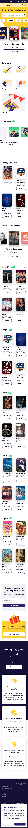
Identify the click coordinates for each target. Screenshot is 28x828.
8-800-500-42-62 (14, 1)
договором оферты (10, 727)
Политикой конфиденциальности (13, 815)
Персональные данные (7, 801)
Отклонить (8, 824)
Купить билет (14, 667)
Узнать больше (14, 634)
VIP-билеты (4, 796)
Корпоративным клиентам (5, 793)
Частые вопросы (5, 786)
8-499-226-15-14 (20, 803)
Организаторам (5, 790)
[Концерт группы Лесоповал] (14, 238)
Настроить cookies (7, 821)
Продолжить (14, 605)
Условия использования (7, 798)
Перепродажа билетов (7, 788)
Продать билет (14, 662)
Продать (17, 5)
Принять (20, 824)
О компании (4, 803)
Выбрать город (23, 1)
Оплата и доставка (6, 784)
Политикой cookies (18, 813)
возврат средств (14, 731)
